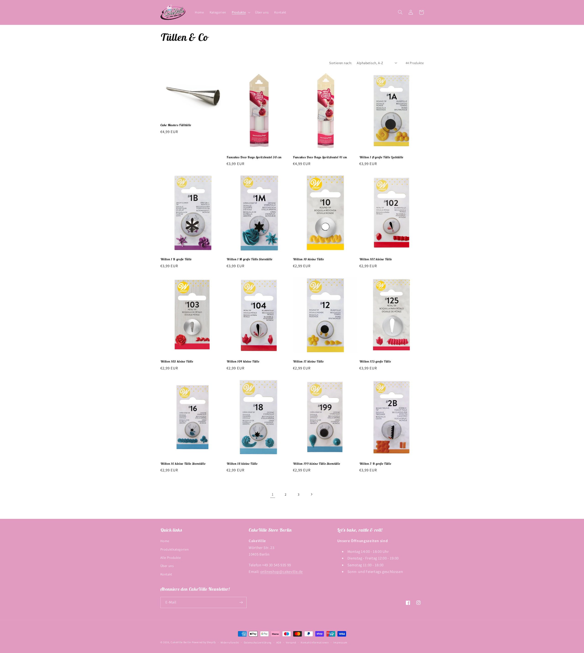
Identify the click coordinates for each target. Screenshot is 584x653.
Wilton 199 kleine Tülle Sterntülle (316, 464)
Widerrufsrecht (230, 642)
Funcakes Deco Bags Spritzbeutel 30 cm (254, 157)
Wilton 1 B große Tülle (176, 259)
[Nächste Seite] (311, 494)
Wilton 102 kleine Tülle (375, 259)
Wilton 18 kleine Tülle (242, 464)
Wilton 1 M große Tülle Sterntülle (249, 259)
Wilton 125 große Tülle (375, 361)
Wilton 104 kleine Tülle (243, 361)
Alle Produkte (170, 557)
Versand (291, 642)
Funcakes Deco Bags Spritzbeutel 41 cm (320, 157)
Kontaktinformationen (315, 642)
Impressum (340, 642)
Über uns (167, 566)
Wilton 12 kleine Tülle (308, 361)
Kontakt (166, 574)
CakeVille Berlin (181, 642)
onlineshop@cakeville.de (281, 571)
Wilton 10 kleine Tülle (308, 259)
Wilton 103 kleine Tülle (176, 361)
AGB (278, 642)
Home (164, 541)
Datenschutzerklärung (258, 642)
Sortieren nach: (340, 63)
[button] (240, 12)
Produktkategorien (174, 549)
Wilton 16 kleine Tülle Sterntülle (183, 464)
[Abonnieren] (241, 602)
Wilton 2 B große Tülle (375, 464)
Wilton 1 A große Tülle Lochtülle (381, 157)
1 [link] (273, 494)
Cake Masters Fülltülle (175, 125)
